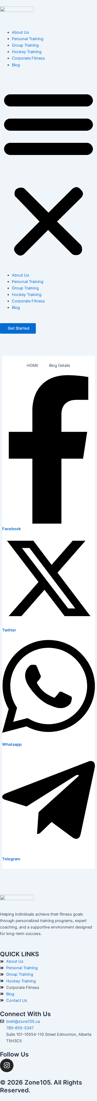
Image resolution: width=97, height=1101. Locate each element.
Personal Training (27, 38)
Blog (16, 65)
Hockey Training (26, 51)
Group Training (25, 45)
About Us (20, 32)
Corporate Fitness (28, 58)
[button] (48, 173)
